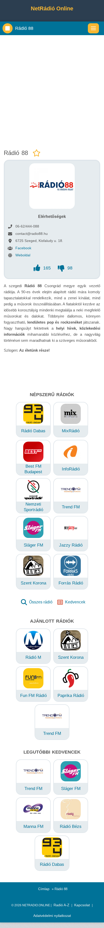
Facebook (23, 248)
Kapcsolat (82, 905)
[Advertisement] (52, 91)
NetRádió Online (52, 8)
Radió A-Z (61, 905)
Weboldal (22, 255)
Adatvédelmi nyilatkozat (52, 916)
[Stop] (8, 28)
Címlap (43, 889)
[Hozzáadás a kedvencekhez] (37, 153)
